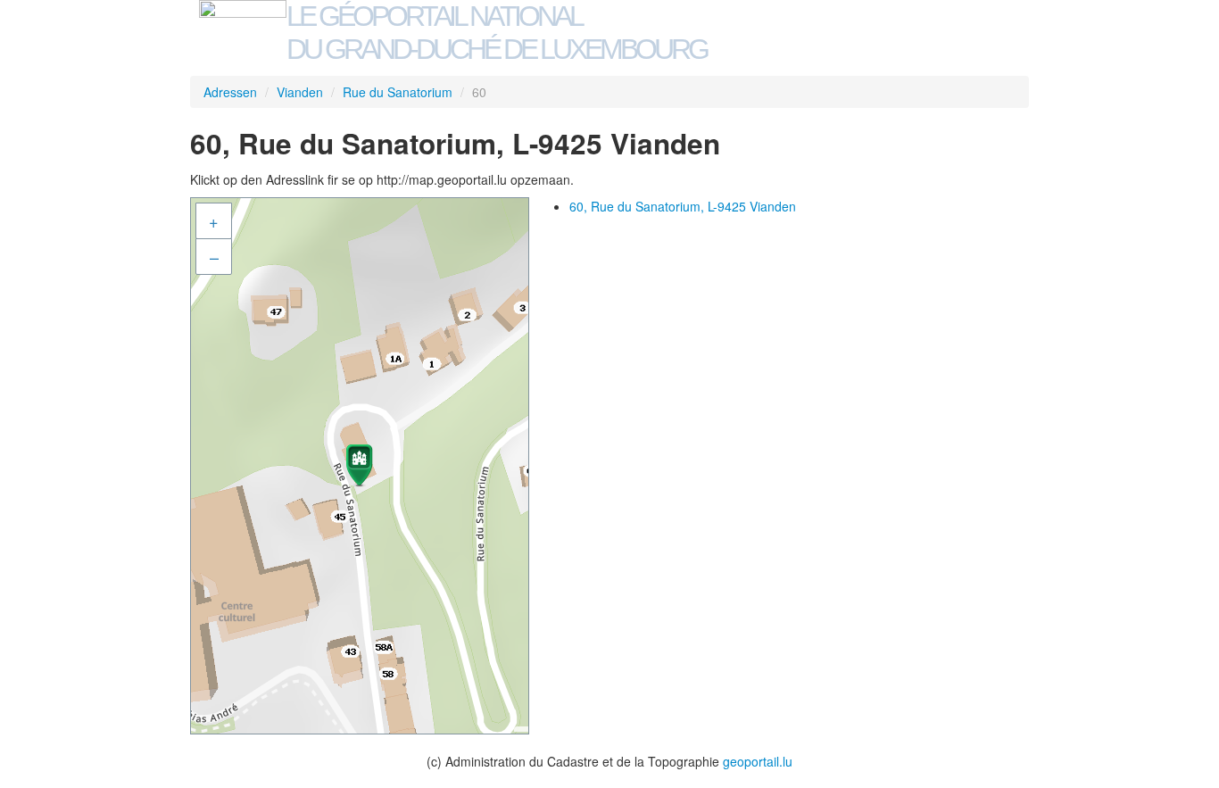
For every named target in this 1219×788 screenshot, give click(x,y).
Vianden (300, 92)
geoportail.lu (757, 761)
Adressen (230, 92)
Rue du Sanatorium (397, 92)
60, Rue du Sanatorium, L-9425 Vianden (682, 206)
